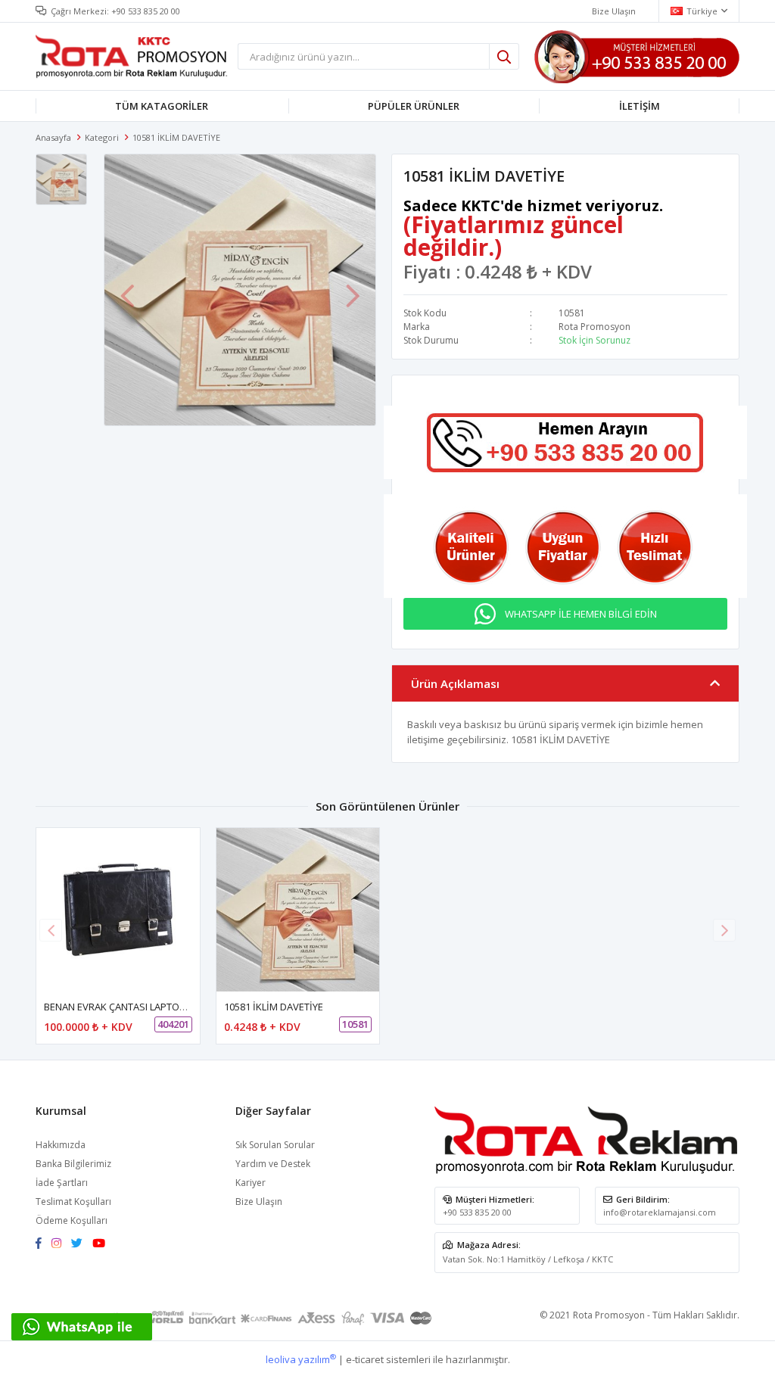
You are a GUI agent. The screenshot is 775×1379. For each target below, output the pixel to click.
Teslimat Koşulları (73, 1201)
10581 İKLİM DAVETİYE (273, 1006)
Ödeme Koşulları (71, 1220)
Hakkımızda (61, 1144)
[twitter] (80, 1243)
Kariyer (250, 1182)
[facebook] (42, 1243)
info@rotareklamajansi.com (659, 1212)
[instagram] (60, 1243)
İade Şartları (62, 1182)
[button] (724, 930)
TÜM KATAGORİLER (161, 106)
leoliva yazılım (301, 1359)
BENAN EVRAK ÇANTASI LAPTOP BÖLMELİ (135, 1006)
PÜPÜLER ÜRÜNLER (413, 106)
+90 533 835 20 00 (145, 11)
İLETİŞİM (639, 106)
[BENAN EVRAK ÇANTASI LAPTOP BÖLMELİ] (118, 909)
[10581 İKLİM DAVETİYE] (298, 909)
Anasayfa (53, 137)
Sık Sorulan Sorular (275, 1144)
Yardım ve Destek (272, 1163)
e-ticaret (365, 1359)
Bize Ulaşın (614, 11)
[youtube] (102, 1243)
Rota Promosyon (594, 326)
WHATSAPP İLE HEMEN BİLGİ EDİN (581, 614)
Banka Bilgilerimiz (73, 1163)
